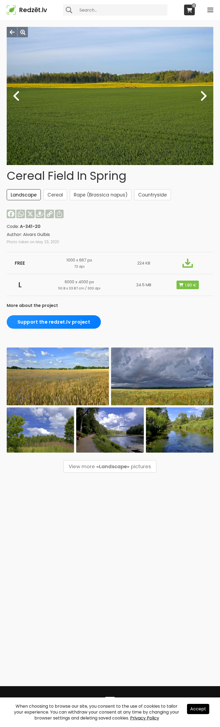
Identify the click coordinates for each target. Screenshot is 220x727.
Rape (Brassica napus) (100, 195)
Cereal (55, 195)
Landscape (24, 195)
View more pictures (110, 466)
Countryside (152, 195)
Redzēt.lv (33, 10)
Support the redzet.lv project (53, 322)
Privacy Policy (144, 718)
